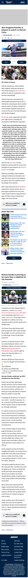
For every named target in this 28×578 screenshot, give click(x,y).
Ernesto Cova (7, 285)
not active (13, 162)
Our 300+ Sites (18, 544)
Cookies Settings (19, 560)
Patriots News (9, 263)
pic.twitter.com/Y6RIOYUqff (10, 369)
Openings (17, 541)
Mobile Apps (5, 546)
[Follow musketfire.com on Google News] (24, 204)
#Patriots (4, 359)
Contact (3, 544)
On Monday (5, 117)
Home (3, 263)
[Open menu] (2, 2)
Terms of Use (5, 552)
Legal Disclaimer (6, 555)
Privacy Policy (18, 549)
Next (21, 62)
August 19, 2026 (6, 373)
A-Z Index (4, 560)
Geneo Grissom (20, 91)
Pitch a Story (5, 549)
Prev (6, 62)
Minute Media (10, 564)
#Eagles (11, 362)
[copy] (11, 38)
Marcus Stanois (7, 35)
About (3, 541)
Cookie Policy (18, 552)
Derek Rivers (22, 187)
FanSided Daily (18, 546)
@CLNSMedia (6, 366)
